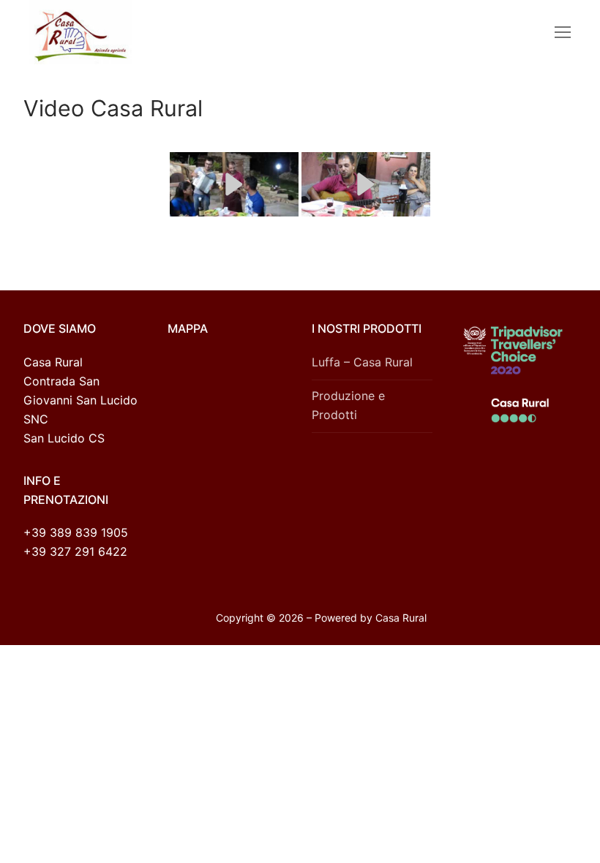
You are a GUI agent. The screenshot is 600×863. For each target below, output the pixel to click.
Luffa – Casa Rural (362, 362)
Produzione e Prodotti (348, 405)
